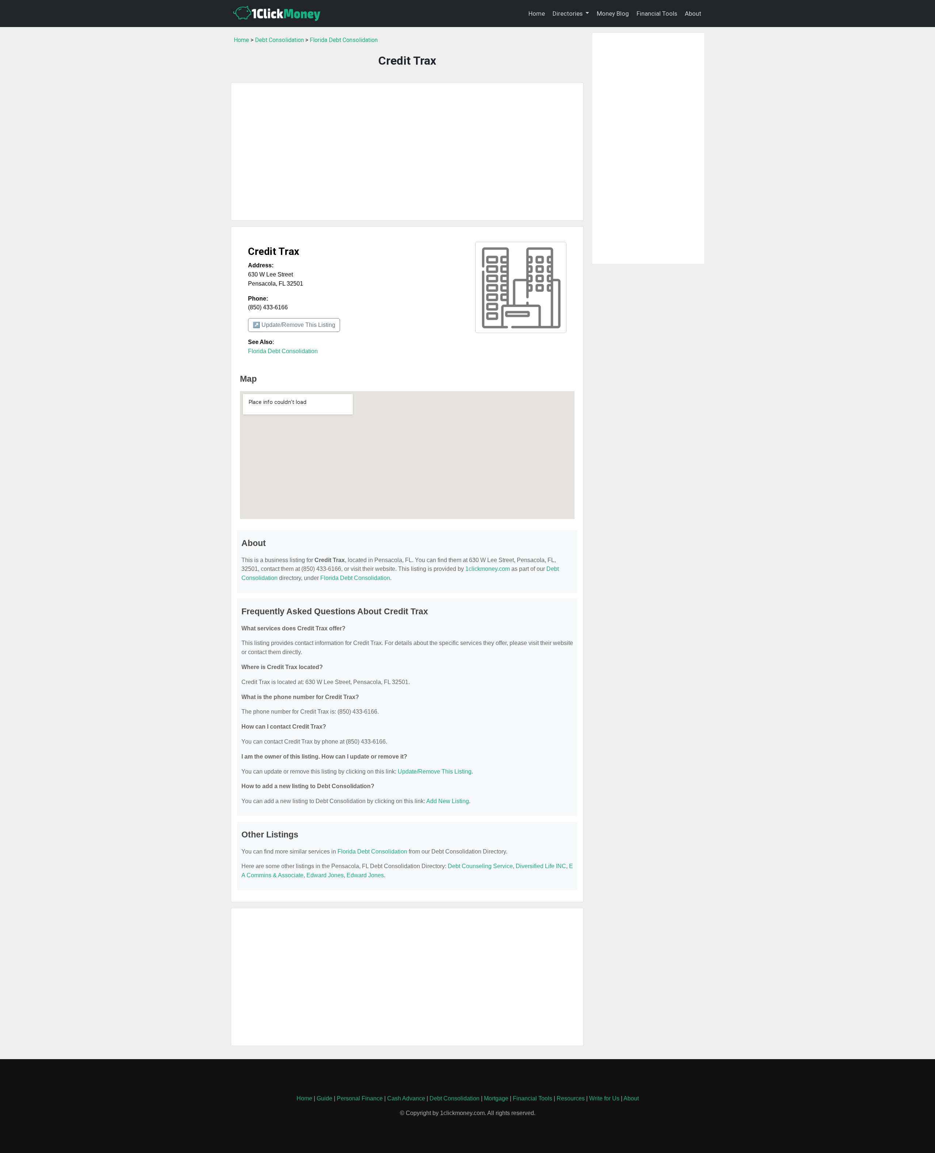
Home (536, 13)
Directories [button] (568, 13)
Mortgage (496, 1098)
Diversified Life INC (541, 866)
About (693, 13)
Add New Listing (447, 801)
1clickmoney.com (487, 569)
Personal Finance (360, 1098)
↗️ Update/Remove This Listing (294, 325)
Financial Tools (657, 13)
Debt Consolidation (279, 40)
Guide (324, 1098)
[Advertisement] (407, 151)
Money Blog (613, 13)
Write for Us (604, 1098)
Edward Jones (325, 875)
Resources (571, 1098)
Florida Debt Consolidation (344, 40)
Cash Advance (406, 1098)
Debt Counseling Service (480, 866)
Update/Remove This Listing (435, 771)
